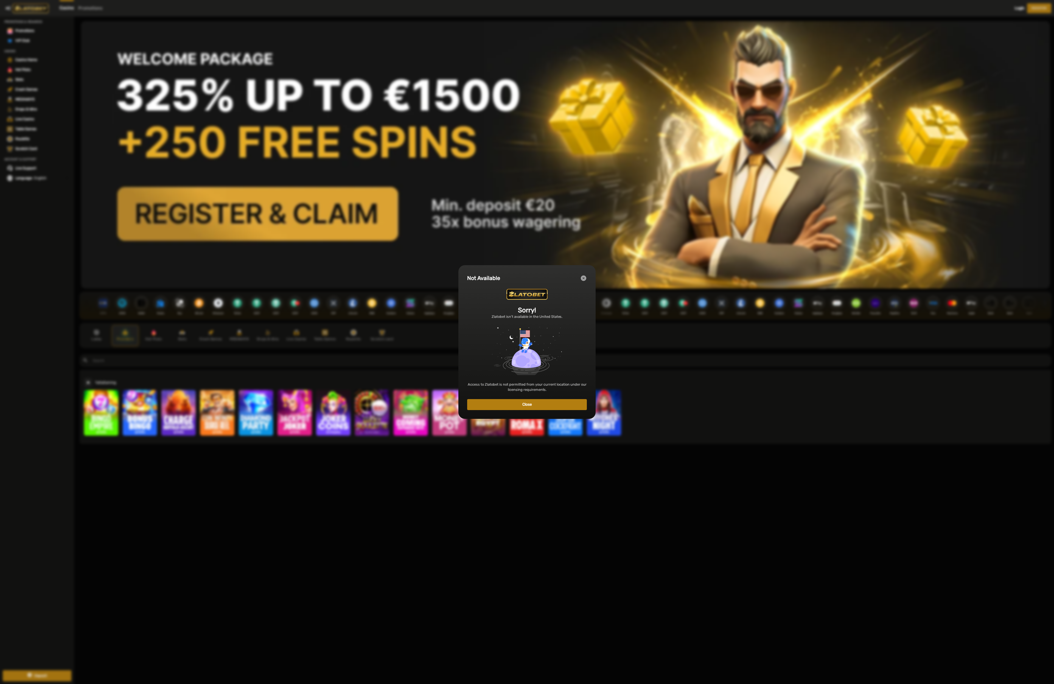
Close (527, 404)
